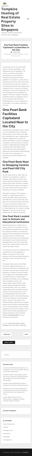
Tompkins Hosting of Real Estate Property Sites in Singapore (10, 19)
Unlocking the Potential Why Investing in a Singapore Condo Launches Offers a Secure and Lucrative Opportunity (16, 369)
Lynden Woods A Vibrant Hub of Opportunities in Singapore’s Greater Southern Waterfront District (14, 399)
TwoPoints (25, 452)
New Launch (15, 325)
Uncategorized (7, 440)
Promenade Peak (13, 315)
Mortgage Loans (7, 325)
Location (22, 323)
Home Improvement (13, 323)
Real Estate (23, 325)
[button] (28, 19)
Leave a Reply (8, 342)
